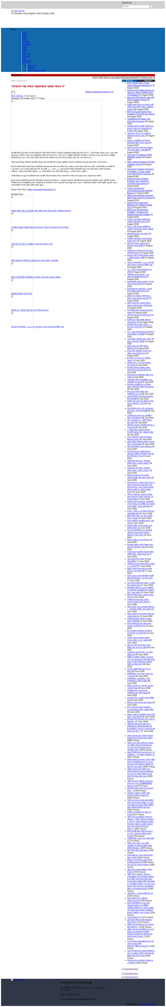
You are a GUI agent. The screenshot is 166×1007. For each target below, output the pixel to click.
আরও (23, 63)
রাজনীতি (24, 37)
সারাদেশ (24, 39)
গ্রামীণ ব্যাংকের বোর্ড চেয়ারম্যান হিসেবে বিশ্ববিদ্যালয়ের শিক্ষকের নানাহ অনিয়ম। (140, 737)
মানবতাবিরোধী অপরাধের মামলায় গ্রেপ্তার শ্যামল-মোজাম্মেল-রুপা (140, 282)
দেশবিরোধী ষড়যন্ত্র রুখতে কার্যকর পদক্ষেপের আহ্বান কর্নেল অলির (137, 601)
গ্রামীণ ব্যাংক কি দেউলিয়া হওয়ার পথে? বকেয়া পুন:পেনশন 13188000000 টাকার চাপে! (140, 783)
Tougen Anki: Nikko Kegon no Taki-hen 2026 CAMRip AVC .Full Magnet (140, 92)
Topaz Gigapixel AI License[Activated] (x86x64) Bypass (140, 190)
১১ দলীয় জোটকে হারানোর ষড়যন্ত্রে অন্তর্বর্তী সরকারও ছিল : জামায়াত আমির (140, 431)
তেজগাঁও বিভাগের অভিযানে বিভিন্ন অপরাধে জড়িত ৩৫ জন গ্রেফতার (138, 639)
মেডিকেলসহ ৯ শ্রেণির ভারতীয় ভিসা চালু (140, 893)
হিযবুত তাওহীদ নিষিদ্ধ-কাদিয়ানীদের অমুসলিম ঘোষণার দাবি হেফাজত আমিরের (36, 277)
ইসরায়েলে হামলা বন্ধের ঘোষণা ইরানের (140, 702)
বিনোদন (24, 51)
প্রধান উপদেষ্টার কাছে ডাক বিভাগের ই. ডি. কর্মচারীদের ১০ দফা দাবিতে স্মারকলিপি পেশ (141, 753)
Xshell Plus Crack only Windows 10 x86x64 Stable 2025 (139, 205)
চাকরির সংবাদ (31, 66)
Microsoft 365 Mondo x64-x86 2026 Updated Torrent (140, 98)
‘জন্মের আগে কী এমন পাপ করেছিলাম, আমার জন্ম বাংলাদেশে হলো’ (32, 244)
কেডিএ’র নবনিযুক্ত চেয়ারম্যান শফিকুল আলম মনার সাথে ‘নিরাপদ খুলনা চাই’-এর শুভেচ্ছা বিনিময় (140, 496)
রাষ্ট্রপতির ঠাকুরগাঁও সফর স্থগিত (21, 294)
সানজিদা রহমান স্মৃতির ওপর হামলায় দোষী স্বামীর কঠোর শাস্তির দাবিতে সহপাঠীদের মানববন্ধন (41, 211)
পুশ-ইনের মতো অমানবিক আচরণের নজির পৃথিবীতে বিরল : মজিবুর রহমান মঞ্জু (140, 553)
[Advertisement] (120, 18)
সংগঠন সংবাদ (26, 54)
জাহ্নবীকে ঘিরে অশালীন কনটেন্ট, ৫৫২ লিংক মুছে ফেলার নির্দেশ (139, 326)
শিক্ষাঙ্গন (24, 49)
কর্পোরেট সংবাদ (26, 61)
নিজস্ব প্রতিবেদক (17, 96)
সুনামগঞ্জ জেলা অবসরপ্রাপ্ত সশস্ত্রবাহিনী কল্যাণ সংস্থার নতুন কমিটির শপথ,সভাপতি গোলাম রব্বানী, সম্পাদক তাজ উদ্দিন (141, 504)
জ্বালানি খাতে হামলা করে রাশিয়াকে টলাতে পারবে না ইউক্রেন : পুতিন (140, 402)
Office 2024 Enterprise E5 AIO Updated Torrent (141, 163)
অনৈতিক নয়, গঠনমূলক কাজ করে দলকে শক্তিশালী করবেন (30, 310)
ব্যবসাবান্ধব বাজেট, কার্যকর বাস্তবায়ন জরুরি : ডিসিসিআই (139, 620)
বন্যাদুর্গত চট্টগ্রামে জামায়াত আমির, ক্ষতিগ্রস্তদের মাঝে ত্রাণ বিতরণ (138, 369)
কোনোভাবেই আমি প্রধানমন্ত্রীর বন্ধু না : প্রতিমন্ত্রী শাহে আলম (140, 381)
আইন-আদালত (26, 44)
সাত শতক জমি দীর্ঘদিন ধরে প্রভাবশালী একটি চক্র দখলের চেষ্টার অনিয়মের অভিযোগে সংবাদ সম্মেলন (139, 532)
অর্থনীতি (24, 47)
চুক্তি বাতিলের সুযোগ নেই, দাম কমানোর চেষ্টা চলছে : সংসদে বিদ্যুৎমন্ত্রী (140, 409)
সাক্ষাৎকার (30, 68)
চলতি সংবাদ (25, 56)
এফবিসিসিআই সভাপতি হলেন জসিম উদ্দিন (140, 838)
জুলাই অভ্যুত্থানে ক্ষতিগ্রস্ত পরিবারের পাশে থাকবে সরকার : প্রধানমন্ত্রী (34, 260)
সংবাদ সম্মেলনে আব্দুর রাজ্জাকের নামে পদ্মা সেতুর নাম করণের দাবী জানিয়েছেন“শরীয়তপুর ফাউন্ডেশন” (140, 943)
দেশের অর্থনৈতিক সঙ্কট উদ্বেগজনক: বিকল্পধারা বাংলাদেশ (139, 438)
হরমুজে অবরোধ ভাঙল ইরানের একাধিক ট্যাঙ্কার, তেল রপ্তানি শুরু (139, 569)
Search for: (127, 3)
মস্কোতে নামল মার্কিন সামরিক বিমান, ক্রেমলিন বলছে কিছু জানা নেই (139, 220)
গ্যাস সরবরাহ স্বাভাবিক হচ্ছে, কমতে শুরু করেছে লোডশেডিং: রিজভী (140, 340)
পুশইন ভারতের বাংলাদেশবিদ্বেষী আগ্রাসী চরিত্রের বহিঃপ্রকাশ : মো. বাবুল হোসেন (140, 577)
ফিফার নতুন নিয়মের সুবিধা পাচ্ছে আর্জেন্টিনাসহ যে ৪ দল (137, 392)
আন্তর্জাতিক (26, 42)
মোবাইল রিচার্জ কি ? (134, 917)
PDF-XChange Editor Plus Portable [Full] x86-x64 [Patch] (141, 113)
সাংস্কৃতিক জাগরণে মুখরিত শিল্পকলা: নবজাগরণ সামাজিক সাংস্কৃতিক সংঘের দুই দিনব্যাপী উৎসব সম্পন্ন (140, 453)
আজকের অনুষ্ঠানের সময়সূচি (36, 70)
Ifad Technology (147, 1004)
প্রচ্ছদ (24, 32)
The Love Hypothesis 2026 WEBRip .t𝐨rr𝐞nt (139, 156)
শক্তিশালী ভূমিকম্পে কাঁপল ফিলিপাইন (139, 447)
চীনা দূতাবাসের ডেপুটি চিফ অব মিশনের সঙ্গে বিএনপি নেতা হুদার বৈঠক (139, 632)
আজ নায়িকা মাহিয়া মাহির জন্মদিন (137, 850)
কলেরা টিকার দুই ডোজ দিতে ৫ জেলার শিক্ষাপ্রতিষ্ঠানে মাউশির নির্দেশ (139, 290)
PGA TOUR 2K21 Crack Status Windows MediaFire (107, 77)
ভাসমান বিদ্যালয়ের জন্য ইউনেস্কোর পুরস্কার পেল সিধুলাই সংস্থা (139, 624)
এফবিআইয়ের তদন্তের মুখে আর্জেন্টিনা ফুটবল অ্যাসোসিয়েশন (139, 416)
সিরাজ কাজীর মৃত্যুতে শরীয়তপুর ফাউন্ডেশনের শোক (137, 899)
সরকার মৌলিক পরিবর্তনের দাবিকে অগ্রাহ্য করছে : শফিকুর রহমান (140, 443)
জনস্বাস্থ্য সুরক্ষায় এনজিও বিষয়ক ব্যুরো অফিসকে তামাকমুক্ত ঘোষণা (140, 546)
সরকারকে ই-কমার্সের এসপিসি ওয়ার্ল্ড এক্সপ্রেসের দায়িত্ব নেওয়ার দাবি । (138, 794)
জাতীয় (24, 35)
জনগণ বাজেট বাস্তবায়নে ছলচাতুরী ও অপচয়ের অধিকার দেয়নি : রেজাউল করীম (140, 708)
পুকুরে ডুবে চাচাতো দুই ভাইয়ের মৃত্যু (139, 315)
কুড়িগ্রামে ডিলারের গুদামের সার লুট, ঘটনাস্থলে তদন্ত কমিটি (138, 244)
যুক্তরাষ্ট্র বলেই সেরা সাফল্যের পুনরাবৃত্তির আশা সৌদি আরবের (137, 691)
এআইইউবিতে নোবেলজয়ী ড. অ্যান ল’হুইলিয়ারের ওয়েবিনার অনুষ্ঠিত (138, 679)
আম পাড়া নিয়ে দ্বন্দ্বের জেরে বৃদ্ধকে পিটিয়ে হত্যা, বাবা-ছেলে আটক (139, 646)
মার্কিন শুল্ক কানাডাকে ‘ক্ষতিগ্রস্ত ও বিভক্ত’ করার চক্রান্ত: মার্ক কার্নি (139, 297)
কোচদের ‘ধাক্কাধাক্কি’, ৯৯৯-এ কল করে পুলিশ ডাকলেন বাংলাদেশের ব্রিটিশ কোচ (37, 327)
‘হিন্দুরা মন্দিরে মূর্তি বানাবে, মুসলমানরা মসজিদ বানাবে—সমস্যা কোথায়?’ (138, 462)
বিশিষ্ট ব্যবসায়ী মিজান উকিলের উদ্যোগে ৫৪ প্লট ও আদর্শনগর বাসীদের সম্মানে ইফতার (140, 833)
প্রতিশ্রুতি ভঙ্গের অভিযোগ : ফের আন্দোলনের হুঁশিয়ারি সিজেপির (138, 275)
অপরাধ (24, 58)
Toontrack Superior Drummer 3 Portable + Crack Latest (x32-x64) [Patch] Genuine (140, 171)
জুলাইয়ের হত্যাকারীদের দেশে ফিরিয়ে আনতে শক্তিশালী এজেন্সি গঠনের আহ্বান (140, 385)
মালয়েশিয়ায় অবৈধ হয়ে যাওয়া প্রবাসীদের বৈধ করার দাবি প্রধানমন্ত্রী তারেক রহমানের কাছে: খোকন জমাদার (140, 590)
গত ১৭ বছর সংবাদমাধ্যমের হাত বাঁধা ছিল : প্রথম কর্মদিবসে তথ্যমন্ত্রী (141, 333)
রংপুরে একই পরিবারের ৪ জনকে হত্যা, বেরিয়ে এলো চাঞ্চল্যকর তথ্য (139, 352)
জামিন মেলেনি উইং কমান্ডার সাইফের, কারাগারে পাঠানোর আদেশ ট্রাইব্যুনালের (139, 304)
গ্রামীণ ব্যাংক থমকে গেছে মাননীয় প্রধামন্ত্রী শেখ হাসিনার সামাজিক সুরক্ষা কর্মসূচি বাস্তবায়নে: (139, 845)
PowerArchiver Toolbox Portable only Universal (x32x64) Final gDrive (138, 181)
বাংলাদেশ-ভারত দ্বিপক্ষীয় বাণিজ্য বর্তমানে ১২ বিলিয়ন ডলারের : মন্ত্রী (140, 256)
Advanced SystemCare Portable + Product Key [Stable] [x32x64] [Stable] (138, 212)
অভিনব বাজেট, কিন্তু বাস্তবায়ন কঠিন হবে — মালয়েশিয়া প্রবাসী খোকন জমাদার (140, 608)
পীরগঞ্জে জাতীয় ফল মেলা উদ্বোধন (138, 540)
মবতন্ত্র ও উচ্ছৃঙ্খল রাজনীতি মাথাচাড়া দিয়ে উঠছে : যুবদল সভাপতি (141, 715)
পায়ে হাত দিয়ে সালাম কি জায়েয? (138, 865)
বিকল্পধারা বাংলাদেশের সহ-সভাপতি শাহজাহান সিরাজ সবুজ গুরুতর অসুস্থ (139, 476)
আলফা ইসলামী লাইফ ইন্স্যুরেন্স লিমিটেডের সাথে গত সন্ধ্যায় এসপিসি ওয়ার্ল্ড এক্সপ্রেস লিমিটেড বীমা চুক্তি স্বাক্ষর (140, 953)
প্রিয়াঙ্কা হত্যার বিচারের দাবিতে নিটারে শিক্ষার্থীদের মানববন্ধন (139, 861)
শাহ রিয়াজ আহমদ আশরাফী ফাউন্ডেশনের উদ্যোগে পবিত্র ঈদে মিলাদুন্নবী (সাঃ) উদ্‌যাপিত (40, 227)
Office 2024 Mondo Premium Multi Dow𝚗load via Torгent (140, 196)
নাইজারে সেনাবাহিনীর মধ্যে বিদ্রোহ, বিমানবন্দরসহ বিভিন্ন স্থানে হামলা (138, 141)
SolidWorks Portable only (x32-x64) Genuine (138, 120)
